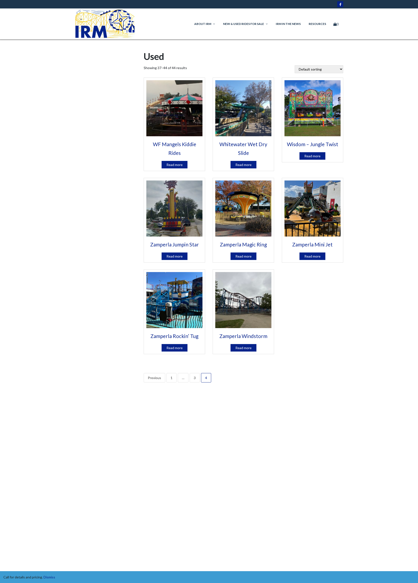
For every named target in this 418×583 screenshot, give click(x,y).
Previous (154, 378)
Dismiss (49, 577)
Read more (174, 165)
